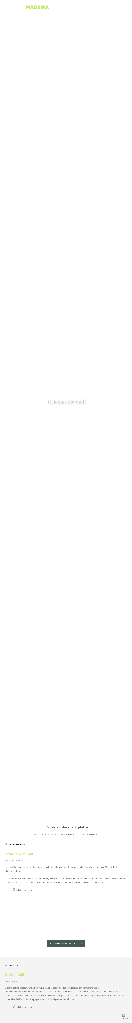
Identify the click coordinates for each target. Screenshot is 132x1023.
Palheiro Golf (67, 834)
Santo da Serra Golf (44, 834)
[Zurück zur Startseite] (29, 8)
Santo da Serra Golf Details (66, 944)
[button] (121, 8)
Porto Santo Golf (89, 834)
